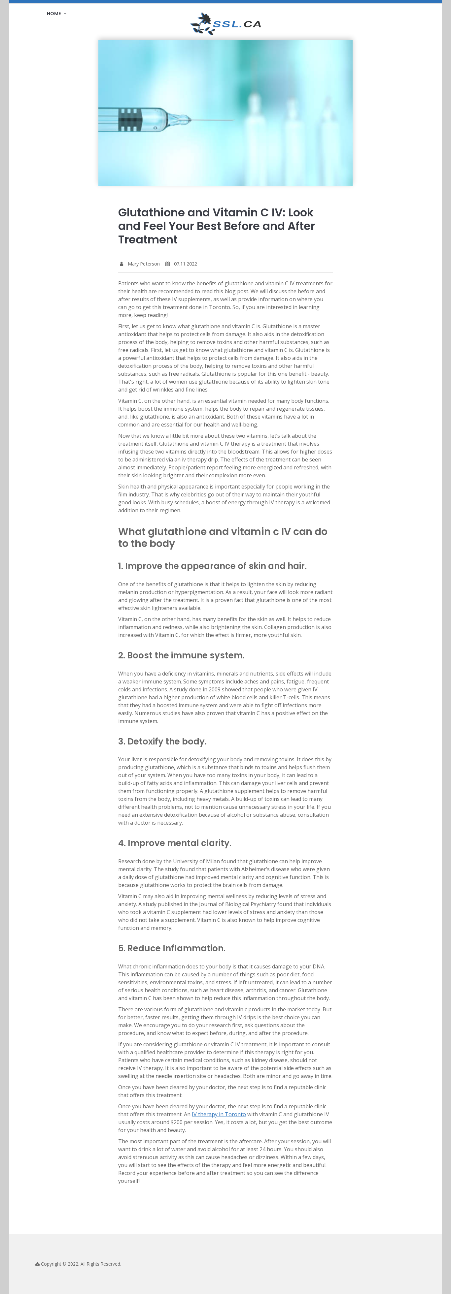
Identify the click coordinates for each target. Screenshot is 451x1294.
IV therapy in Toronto (219, 1114)
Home (54, 13)
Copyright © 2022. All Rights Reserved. (80, 1264)
